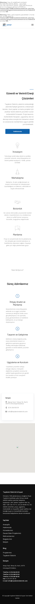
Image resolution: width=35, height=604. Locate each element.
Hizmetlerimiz (8, 530)
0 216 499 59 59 (14, 574)
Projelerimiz (7, 553)
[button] (17, 447)
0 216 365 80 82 (14, 576)
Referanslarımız (8, 536)
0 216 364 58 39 (14, 572)
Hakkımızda (7, 527)
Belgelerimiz (7, 539)
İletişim (5, 542)
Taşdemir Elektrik (9, 555)
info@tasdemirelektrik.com (18, 412)
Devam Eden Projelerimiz (12, 533)
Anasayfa (6, 525)
